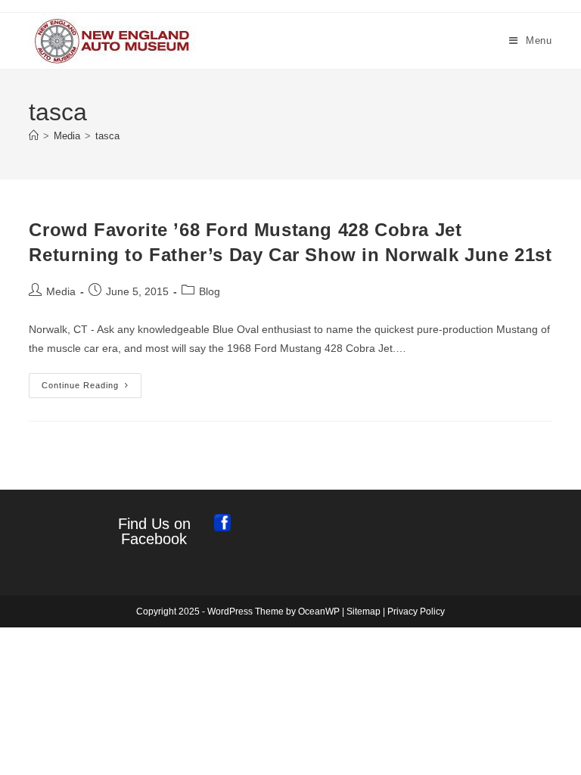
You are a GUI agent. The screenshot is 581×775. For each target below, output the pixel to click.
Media (61, 291)
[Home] (34, 136)
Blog (209, 291)
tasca (107, 136)
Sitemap (363, 611)
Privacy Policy (416, 611)
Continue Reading (91, 389)
